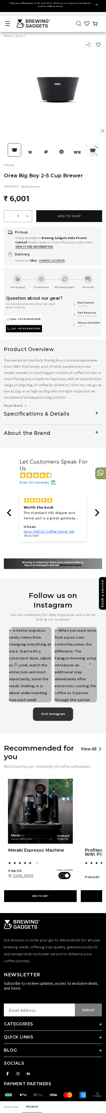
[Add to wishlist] (98, 45)
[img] (56, 475)
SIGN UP (88, 1010)
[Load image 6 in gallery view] (93, 150)
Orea (19, 36)
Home (8, 36)
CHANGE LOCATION (52, 260)
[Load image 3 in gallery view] (46, 150)
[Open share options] (88, 44)
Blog (10, 1050)
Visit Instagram (53, 714)
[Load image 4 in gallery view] (61, 150)
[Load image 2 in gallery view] (30, 150)
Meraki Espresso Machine (36, 850)
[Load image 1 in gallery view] (14, 150)
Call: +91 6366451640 (25, 328)
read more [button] (13, 405)
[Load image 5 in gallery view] (77, 150)
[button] (7, 23)
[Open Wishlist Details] (87, 23)
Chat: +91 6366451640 (25, 319)
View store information (34, 246)
